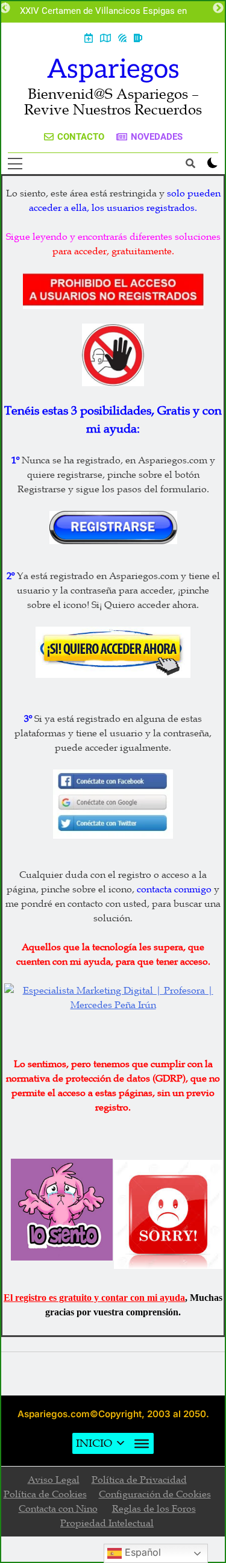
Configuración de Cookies (155, 1494)
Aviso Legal (54, 1480)
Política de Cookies (45, 1494)
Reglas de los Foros (154, 1509)
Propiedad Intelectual (107, 1523)
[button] (94, 1443)
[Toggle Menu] (141, 1443)
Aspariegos (113, 70)
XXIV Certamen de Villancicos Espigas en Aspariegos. (103, 11)
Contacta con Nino (58, 1509)
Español (141, 1552)
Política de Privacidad (139, 1480)
